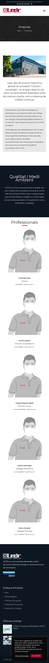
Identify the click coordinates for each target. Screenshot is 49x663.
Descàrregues (11, 596)
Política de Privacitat (13, 604)
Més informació (22, 656)
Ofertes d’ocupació (13, 600)
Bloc (7, 593)
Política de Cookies (13, 608)
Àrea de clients (23, 4)
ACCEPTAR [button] (36, 656)
